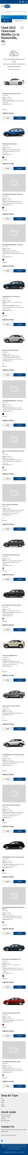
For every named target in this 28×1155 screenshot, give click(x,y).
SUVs (2, 1102)
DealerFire (4, 1146)
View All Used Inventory (14, 69)
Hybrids (3, 1106)
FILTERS (7, 21)
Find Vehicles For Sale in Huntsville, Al (14, 11)
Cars (2, 1098)
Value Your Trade (5, 1117)
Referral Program (5, 1120)
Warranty (3, 1118)
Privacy (18, 1152)
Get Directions (4, 1131)
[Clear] (21, 21)
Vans (2, 1104)
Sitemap (22, 1152)
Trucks (3, 1100)
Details (19, 118)
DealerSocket (14, 1146)
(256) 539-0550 (8, 1135)
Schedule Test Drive (6, 1115)
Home (2, 11)
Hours (14, 1135)
